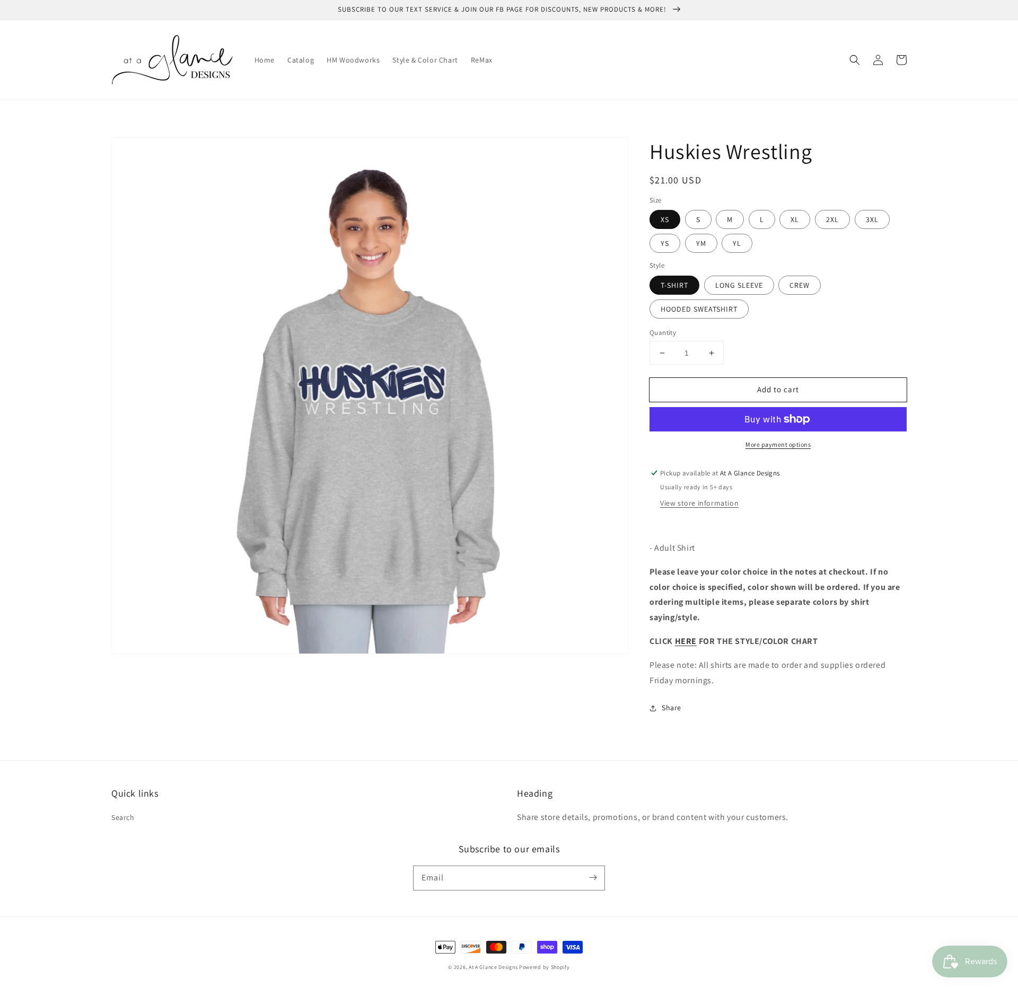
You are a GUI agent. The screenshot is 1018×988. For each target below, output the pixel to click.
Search (123, 817)
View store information (699, 503)
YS (665, 243)
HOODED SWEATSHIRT (699, 309)
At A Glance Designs (493, 967)
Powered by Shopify (544, 967)
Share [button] (671, 707)
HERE (686, 641)
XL (795, 219)
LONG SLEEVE (739, 285)
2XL (832, 219)
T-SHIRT (674, 285)
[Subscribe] (592, 877)
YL (737, 243)
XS (665, 219)
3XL (872, 219)
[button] (854, 60)
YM (701, 243)
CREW (799, 285)
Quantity (663, 332)
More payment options (778, 444)
